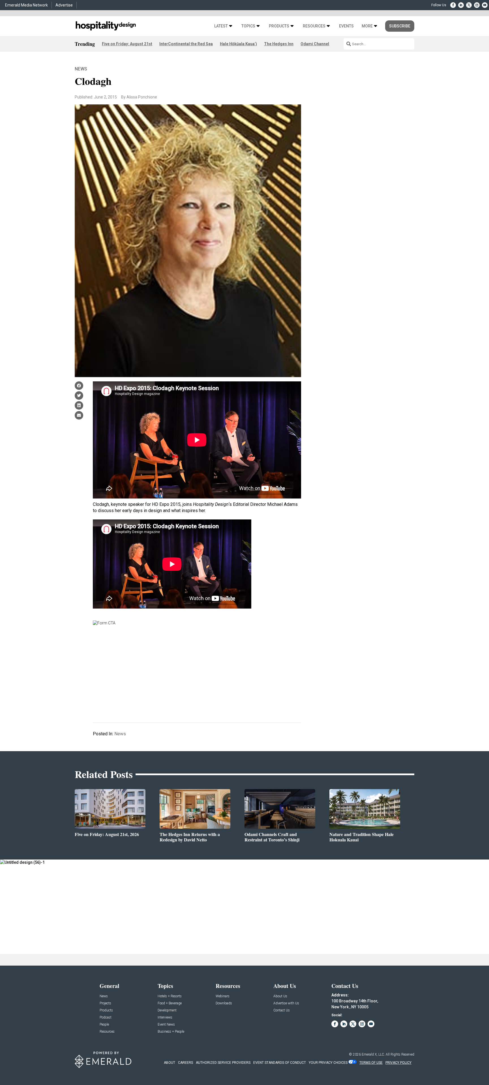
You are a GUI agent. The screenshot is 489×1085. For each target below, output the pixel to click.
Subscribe (399, 26)
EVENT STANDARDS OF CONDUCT (279, 1063)
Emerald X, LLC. (373, 1054)
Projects (105, 1003)
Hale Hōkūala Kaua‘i (238, 44)
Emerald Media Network (26, 5)
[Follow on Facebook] (453, 5)
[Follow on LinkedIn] (461, 5)
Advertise (64, 5)
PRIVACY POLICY (398, 1063)
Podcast (105, 1017)
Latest (221, 26)
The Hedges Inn (278, 44)
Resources (314, 26)
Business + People (171, 1032)
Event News (166, 1024)
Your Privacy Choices (328, 1063)
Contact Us (281, 1010)
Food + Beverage (170, 1003)
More (367, 26)
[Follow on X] (469, 5)
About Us (280, 996)
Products (279, 26)
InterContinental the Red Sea (186, 44)
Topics (248, 26)
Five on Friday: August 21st (127, 44)
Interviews (165, 1017)
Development (167, 1010)
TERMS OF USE (371, 1063)
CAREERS (185, 1063)
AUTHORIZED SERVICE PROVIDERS (223, 1063)
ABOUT (169, 1063)
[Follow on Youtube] (485, 5)
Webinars (223, 996)
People (104, 1024)
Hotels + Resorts (170, 996)
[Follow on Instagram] (477, 5)
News (81, 69)
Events (346, 26)
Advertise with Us (286, 1003)
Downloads (224, 1003)
